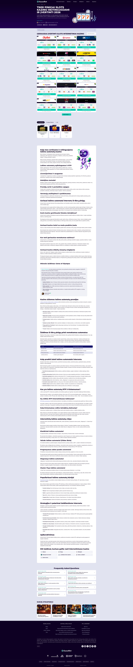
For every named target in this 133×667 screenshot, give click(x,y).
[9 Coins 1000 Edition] (54, 131)
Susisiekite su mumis (86, 628)
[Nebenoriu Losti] (54, 656)
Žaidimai (69, 1)
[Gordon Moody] (69, 656)
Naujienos (94, 1)
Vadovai (87, 1)
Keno (47, 628)
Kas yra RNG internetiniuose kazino (66, 632)
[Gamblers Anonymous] (62, 656)
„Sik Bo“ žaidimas (46, 630)
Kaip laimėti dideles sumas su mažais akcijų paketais (66, 630)
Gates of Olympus (45, 269)
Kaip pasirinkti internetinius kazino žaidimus (66, 628)
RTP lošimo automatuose (45, 401)
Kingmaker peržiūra (46, 95)
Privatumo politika (85, 634)
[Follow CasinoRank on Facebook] (83, 646)
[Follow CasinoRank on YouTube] (90, 646)
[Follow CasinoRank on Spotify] (93, 646)
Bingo (47, 626)
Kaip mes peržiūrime (86, 630)
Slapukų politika (67, 665)
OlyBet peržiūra (46, 48)
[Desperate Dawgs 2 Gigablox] (42, 131)
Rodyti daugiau (66, 114)
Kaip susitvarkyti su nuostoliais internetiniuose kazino (66, 634)
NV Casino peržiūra (66, 64)
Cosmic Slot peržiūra (66, 80)
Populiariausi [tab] (41, 122)
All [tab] (57, 122)
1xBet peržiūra (86, 48)
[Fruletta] (66, 131)
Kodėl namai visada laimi (66, 626)
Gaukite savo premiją (46, 47)
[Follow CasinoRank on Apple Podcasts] (95, 646)
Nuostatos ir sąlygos (50, 665)
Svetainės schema (83, 665)
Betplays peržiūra (46, 80)
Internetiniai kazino (60, 1)
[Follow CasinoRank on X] (88, 646)
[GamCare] (78, 656)
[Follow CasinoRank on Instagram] (85, 646)
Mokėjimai (81, 1)
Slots (47, 632)
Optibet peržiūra (66, 48)
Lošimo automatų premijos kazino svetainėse (49, 302)
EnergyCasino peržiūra (86, 64)
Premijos (75, 1)
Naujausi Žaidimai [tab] (50, 122)
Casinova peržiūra (86, 80)
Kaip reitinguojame (86, 632)
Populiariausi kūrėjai (44, 480)
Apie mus (86, 626)
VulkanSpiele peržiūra (46, 64)
